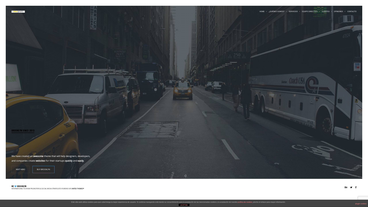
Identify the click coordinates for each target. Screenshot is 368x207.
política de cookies (245, 202)
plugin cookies (361, 204)
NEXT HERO (20, 169)
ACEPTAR (184, 205)
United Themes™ (77, 189)
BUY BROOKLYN (43, 169)
